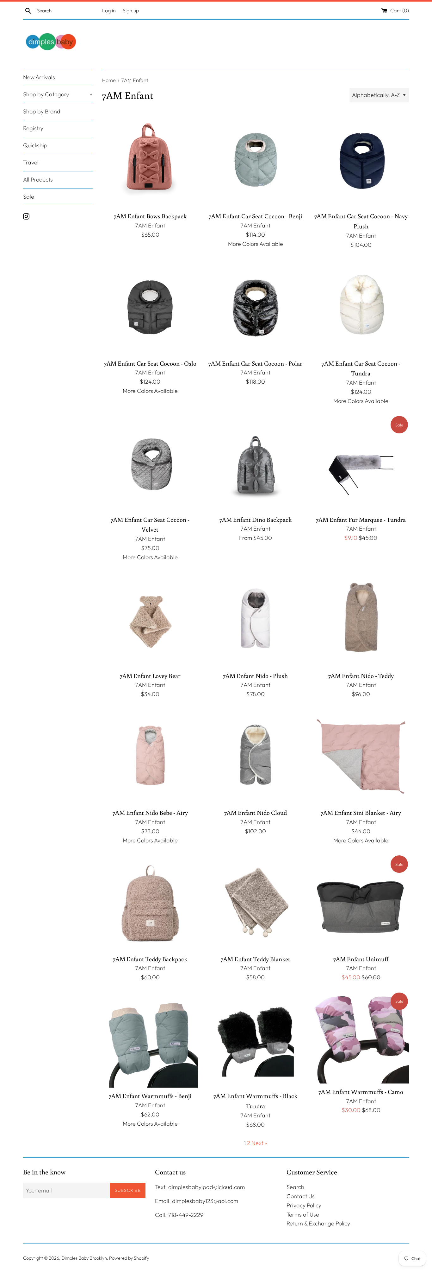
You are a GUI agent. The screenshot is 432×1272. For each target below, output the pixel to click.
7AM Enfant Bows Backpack (150, 216)
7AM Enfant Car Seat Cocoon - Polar (255, 363)
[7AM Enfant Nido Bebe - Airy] (150, 756)
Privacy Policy (304, 1205)
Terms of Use (303, 1214)
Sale (28, 196)
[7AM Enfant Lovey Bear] (150, 619)
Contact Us (301, 1196)
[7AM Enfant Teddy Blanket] (255, 902)
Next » (259, 1143)
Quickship (35, 145)
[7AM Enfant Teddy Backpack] (150, 902)
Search (295, 1187)
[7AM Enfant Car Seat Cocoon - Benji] (255, 160)
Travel (31, 162)
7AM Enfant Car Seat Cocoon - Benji (255, 216)
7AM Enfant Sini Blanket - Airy (361, 812)
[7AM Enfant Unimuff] (361, 902)
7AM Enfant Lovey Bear (150, 676)
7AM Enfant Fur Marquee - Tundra (361, 519)
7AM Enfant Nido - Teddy (361, 676)
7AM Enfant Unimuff (360, 959)
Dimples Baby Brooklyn (84, 1258)
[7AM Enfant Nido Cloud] (255, 756)
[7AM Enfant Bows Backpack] (150, 160)
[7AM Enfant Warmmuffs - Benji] (150, 1040)
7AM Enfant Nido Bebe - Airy (150, 812)
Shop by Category (58, 94)
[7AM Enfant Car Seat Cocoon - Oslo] (150, 307)
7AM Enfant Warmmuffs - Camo (360, 1092)
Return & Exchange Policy (318, 1223)
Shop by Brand (41, 111)
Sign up (131, 10)
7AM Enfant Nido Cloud (255, 812)
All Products (38, 179)
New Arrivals (39, 77)
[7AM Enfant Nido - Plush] (255, 619)
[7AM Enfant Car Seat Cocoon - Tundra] (361, 307)
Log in (109, 10)
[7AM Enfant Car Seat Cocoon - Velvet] (150, 463)
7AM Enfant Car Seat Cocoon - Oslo (150, 363)
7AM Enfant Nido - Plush (255, 676)
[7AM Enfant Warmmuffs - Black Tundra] (255, 1040)
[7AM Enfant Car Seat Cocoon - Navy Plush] (361, 160)
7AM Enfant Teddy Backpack (150, 959)
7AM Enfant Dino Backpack (255, 519)
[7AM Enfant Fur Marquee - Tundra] (361, 463)
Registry (33, 128)
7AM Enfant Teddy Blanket (255, 959)
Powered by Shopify (129, 1258)
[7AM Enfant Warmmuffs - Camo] (361, 1037)
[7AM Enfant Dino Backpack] (255, 463)
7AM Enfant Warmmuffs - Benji (150, 1096)
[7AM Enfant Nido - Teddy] (361, 619)
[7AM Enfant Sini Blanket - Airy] (361, 756)
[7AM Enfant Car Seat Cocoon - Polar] (255, 307)
